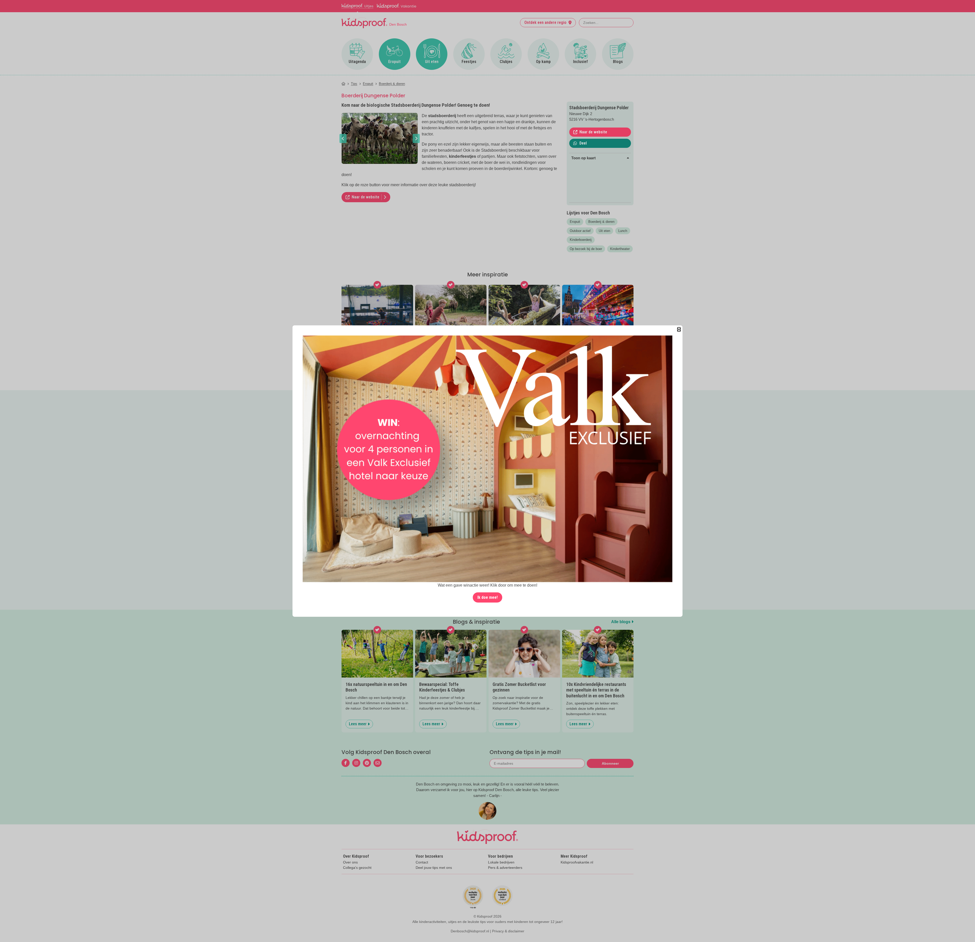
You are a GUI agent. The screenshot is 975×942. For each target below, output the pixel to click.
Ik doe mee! (487, 597)
